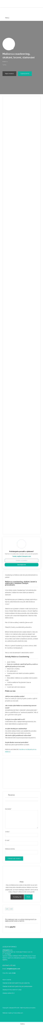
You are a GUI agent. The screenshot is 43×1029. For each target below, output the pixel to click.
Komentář (8, 809)
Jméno (7, 831)
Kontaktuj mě (17, 897)
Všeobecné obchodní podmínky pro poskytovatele (17, 986)
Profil (28, 897)
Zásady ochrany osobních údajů (12, 989)
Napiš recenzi (9, 73)
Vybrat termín (24, 73)
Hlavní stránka (6, 979)
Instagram (8, 1017)
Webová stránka (10, 849)
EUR (11, 909)
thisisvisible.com (18, 1013)
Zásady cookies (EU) (8, 993)
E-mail (7, 840)
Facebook (4, 1017)
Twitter (11, 1017)
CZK (7, 909)
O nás (14, 973)
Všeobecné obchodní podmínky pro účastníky (16, 983)
